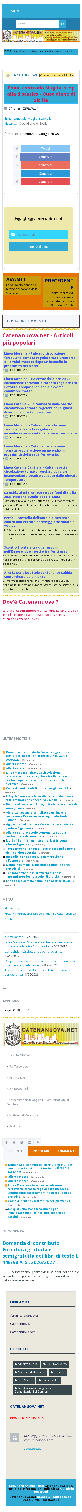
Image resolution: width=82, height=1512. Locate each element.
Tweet (45, 148)
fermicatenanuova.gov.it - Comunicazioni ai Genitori (33, 1389)
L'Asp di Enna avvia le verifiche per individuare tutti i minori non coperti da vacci (40, 963)
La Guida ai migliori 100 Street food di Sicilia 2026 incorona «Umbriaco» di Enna (40, 494)
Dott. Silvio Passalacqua (41, 1500)
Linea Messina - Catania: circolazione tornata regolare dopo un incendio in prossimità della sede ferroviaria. (34, 450)
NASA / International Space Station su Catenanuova (40, 913)
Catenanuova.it (20, 1324)
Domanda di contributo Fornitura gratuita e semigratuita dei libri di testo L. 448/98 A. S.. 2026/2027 (41, 1252)
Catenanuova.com (23, 1332)
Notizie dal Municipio (23, 1115)
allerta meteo (21, 51)
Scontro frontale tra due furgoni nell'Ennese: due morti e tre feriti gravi (36, 549)
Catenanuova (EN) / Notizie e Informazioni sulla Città (40, 1487)
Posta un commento (26, 321)
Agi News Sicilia (19, 1089)
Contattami (32, 1449)
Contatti (10, 919)
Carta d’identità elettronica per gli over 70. (33, 951)
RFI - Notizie (17, 1077)
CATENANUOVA (19, 1055)
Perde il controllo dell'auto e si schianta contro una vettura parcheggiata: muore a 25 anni (39, 522)
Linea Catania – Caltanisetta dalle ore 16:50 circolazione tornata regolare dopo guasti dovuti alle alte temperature (39, 408)
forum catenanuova (24, 1315)
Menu (16, 11)
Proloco (14, 1126)
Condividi (45, 157)
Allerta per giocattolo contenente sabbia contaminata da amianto (38, 574)
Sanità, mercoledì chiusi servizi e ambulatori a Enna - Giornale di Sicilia (60, 299)
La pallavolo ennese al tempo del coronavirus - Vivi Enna (22, 289)
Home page (13, 908)
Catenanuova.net (23, 1497)
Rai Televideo (18, 1066)
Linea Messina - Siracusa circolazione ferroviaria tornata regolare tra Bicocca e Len (38, 944)
